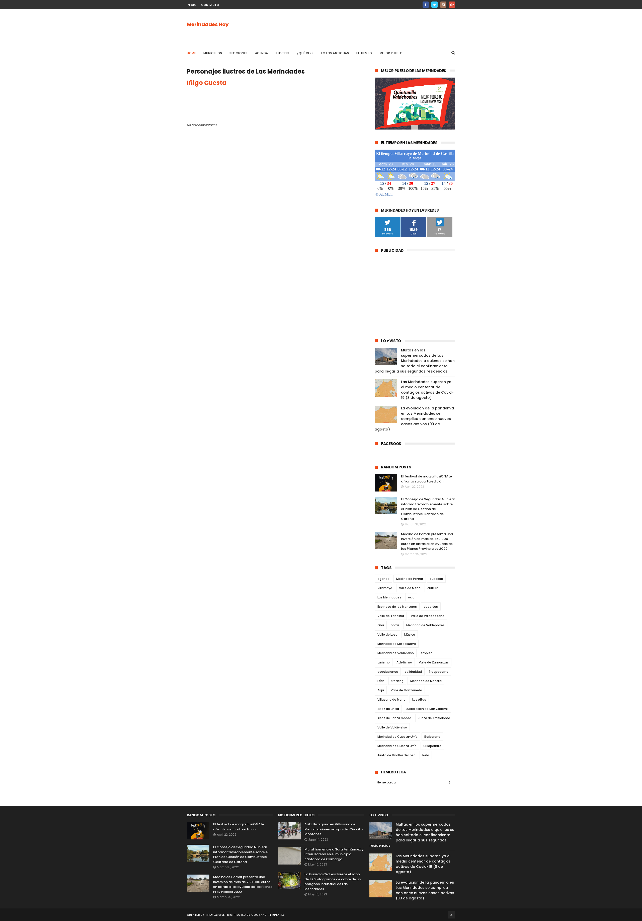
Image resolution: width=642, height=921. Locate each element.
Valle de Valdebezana (427, 616)
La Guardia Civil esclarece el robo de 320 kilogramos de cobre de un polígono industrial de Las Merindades (332, 881)
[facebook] (426, 5)
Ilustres (282, 53)
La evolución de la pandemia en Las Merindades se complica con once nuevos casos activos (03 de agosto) (414, 419)
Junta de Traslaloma (434, 718)
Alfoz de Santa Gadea (394, 718)
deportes (431, 606)
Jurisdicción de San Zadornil (427, 709)
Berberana (432, 736)
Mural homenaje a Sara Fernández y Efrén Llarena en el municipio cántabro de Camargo (334, 854)
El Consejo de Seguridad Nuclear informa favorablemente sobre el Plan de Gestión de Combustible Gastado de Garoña (428, 509)
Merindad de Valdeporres (425, 625)
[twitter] (434, 5)
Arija (380, 690)
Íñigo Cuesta (206, 83)
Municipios (212, 53)
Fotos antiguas (335, 53)
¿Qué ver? (305, 53)
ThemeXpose (215, 915)
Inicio (192, 5)
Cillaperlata (432, 746)
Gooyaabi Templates (268, 915)
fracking (397, 681)
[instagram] (443, 5)
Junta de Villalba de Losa (396, 755)
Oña (380, 625)
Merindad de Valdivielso (395, 653)
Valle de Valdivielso (392, 727)
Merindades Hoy (208, 24)
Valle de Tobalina (390, 616)
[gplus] (452, 5)
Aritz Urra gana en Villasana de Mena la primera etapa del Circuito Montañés (333, 829)
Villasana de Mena (391, 699)
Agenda (261, 53)
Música (409, 634)
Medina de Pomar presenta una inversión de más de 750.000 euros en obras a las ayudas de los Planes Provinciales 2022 (427, 541)
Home (191, 53)
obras (395, 625)
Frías (380, 681)
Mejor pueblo (391, 53)
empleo (427, 653)
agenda (383, 579)
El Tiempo (364, 53)
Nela (425, 755)
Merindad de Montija (426, 681)
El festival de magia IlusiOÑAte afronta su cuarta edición (426, 479)
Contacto (210, 5)
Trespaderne (438, 671)
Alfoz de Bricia (388, 709)
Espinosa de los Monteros (397, 606)
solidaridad (413, 671)
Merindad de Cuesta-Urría (397, 736)
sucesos (436, 579)
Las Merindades (389, 597)
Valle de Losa (387, 634)
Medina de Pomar (409, 579)
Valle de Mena (410, 588)
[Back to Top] (451, 914)
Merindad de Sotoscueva (396, 644)
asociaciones (387, 671)
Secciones (238, 53)
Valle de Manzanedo (406, 690)
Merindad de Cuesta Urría (397, 746)
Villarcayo (384, 588)
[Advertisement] (364, 28)
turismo (383, 662)
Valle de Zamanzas (434, 662)
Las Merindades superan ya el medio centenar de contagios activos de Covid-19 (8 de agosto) (427, 389)
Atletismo (404, 662)
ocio (411, 597)
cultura (432, 588)
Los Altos (419, 699)
